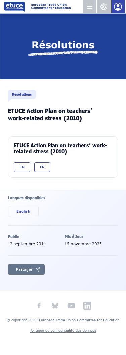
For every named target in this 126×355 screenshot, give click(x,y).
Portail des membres (118, 6)
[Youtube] (71, 306)
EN (22, 167)
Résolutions (22, 94)
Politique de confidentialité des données (63, 330)
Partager (24, 269)
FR (42, 167)
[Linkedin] (87, 306)
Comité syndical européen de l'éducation (43, 6)
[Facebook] (39, 306)
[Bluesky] (55, 306)
